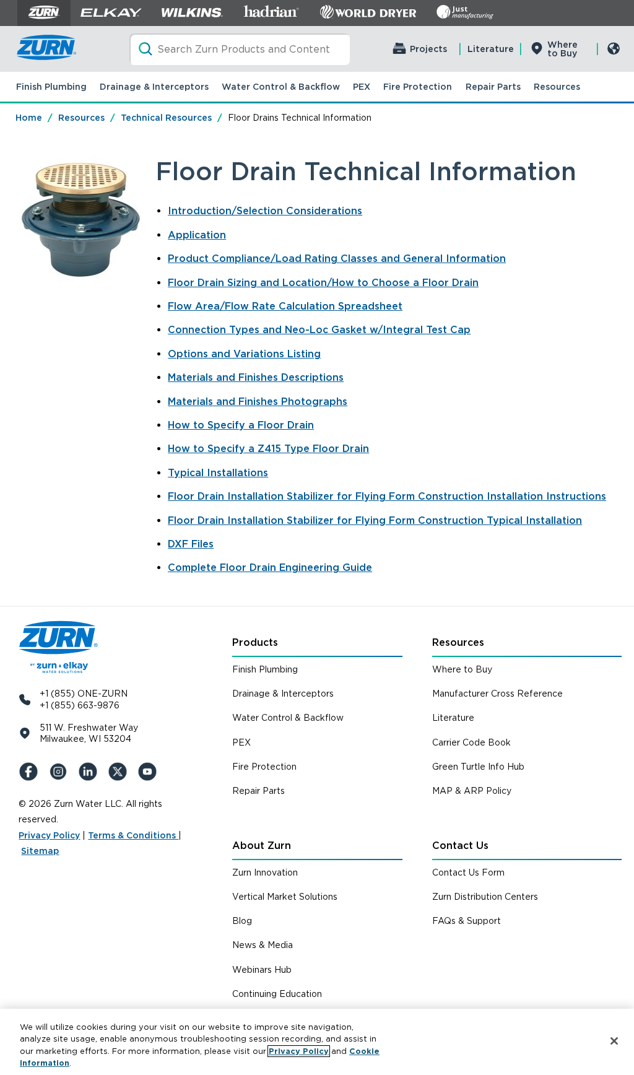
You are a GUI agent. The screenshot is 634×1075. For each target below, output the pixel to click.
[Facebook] (31, 771)
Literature (490, 49)
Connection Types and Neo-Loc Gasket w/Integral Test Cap (319, 330)
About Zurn (261, 845)
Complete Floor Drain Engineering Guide (270, 567)
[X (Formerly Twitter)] (120, 771)
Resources (557, 87)
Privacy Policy (49, 835)
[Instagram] (60, 771)
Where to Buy (562, 49)
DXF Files (191, 544)
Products (255, 642)
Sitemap (40, 851)
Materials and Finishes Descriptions (256, 377)
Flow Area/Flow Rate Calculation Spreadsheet (285, 306)
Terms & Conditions (133, 835)
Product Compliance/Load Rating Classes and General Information (337, 258)
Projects (428, 49)
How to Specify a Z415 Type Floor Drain (268, 449)
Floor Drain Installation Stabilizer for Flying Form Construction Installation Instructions (387, 496)
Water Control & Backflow (281, 87)
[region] (317, 1042)
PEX (361, 87)
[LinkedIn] (90, 771)
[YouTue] (149, 771)
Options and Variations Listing (244, 354)
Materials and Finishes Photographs (257, 401)
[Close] (614, 1041)
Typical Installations (218, 473)
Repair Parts (493, 87)
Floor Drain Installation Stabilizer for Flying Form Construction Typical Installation (375, 520)
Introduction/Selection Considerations (265, 211)
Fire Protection (417, 87)
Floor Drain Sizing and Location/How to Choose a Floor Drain (323, 283)
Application (197, 235)
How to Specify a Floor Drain (241, 425)
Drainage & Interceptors (154, 87)
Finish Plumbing (51, 87)
